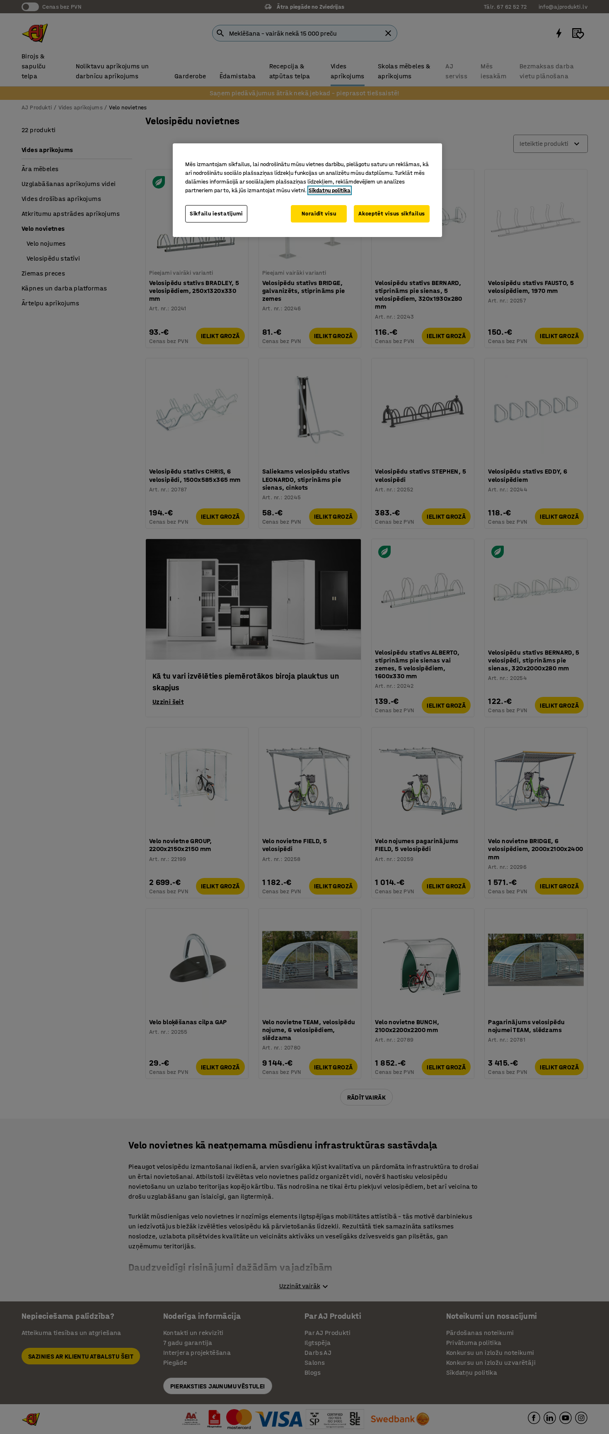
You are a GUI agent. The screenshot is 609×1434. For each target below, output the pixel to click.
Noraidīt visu (319, 213)
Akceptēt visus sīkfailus (391, 213)
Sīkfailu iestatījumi (216, 213)
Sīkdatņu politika (329, 190)
